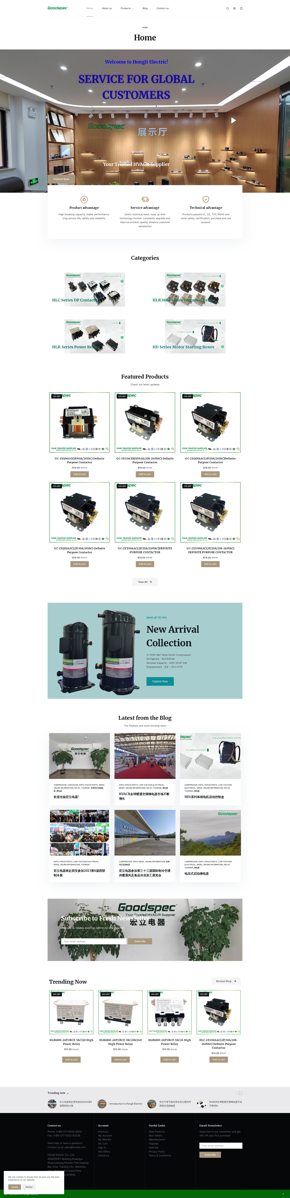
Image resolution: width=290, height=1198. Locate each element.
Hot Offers (104, 1151)
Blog (145, 8)
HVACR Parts (91, 785)
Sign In (102, 1147)
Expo (81, 785)
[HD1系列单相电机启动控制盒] (210, 756)
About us (107, 8)
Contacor (73, 785)
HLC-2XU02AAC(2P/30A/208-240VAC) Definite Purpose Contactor (218, 1043)
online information (63, 788)
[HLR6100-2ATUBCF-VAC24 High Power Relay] (169, 1012)
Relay (77, 788)
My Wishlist (104, 1139)
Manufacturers (157, 1139)
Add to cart (79, 474)
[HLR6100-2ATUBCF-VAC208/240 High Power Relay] (120, 1012)
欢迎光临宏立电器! (66, 797)
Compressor (60, 785)
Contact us (163, 8)
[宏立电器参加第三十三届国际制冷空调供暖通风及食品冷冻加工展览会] (144, 833)
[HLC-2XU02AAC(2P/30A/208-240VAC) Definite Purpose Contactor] (218, 1012)
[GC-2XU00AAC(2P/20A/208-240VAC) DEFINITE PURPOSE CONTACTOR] (210, 512)
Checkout (103, 1155)
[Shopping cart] (241, 8)
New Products (157, 1131)
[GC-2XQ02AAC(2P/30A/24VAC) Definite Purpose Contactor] (79, 512)
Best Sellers (155, 1135)
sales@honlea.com (75, 1147)
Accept (14, 1187)
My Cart (103, 1143)
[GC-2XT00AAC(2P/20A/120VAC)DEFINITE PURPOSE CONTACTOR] (144, 512)
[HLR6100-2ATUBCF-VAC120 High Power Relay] (71, 1012)
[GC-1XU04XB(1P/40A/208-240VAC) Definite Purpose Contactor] (144, 422)
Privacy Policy (157, 1151)
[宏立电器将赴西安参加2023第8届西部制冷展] (79, 833)
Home (90, 8)
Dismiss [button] (283, 1194)
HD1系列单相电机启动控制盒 (204, 797)
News (101, 785)
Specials (153, 1147)
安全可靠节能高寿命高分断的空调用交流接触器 (175, 1103)
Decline (29, 1187)
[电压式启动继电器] (210, 833)
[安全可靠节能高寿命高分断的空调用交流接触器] (151, 1103)
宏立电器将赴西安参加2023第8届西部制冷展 (76, 1103)
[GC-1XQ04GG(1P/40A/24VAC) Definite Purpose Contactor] (79, 422)
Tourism (85, 788)
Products (126, 8)
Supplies (153, 1143)
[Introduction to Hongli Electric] (101, 1103)
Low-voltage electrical (151, 785)
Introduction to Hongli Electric (126, 1103)
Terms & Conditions (160, 1155)
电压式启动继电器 (197, 873)
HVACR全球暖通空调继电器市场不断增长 (225, 1103)
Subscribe (139, 941)
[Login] (234, 8)
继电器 (59, 791)
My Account (105, 1135)
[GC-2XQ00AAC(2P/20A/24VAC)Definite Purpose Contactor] (210, 422)
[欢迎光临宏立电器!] (79, 756)
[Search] (228, 8)
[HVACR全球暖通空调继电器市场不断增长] (144, 756)
